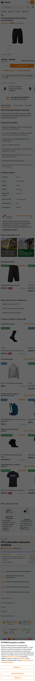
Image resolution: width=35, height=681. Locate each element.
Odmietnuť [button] (17, 678)
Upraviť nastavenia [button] (17, 673)
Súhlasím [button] (17, 667)
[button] (22, 658)
